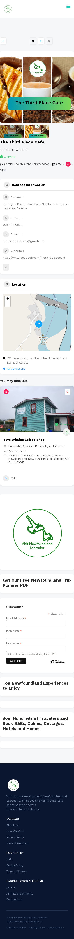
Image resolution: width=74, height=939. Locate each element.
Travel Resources (17, 843)
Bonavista (14, 446)
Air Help (11, 887)
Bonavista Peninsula (34, 446)
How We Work (15, 831)
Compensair (14, 899)
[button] (4, 87)
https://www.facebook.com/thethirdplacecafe (34, 257)
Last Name (13, 643)
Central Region (13, 164)
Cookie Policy (14, 865)
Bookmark (33, 41)
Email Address (16, 618)
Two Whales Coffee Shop (24, 439)
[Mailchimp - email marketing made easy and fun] (57, 664)
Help (9, 859)
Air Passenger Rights (19, 893)
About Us (12, 825)
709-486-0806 (12, 224)
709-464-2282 (17, 451)
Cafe (59, 164)
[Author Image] (66, 432)
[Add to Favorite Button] (67, 392)
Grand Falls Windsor (36, 164)
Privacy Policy (15, 837)
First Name (14, 630)
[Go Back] (3, 41)
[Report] (49, 41)
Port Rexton (56, 446)
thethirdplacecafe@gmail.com (24, 241)
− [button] (7, 304)
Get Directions (16, 368)
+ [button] (7, 298)
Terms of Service (16, 871)
